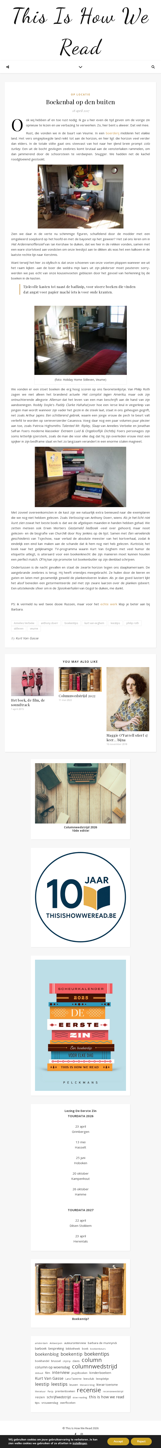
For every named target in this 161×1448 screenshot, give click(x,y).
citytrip (67, 1361)
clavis (76, 1361)
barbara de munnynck (102, 1343)
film (47, 1373)
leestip (42, 1384)
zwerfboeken (67, 1402)
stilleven (18, 628)
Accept (118, 1441)
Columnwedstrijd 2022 (77, 696)
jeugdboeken (79, 1372)
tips (37, 1403)
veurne (34, 628)
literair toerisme (107, 1385)
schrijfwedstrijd (59, 1397)
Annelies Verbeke (24, 623)
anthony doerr (49, 623)
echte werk (108, 604)
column (92, 1359)
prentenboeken (65, 1391)
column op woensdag (52, 1367)
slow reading (80, 1397)
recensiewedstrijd (113, 1391)
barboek (41, 1348)
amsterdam (41, 1343)
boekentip (71, 1354)
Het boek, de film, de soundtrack (28, 702)
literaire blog (87, 1384)
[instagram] (81, 1434)
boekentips (71, 623)
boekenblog (47, 1354)
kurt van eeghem (94, 623)
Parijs (50, 1391)
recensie (89, 1390)
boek (85, 1348)
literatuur (40, 1391)
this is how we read (106, 1396)
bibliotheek (73, 1348)
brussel (56, 1361)
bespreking (56, 1348)
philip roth (132, 623)
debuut (39, 1372)
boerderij (113, 133)
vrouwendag (50, 1403)
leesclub (88, 1379)
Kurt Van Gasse (27, 638)
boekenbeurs (97, 1348)
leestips (115, 623)
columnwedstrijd (94, 1366)
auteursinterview (75, 1343)
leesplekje (102, 1379)
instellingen (80, 1443)
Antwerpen (56, 1343)
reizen (40, 1397)
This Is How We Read (80, 31)
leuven (73, 1385)
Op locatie (80, 94)
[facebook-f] (76, 1434)
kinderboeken (100, 1373)
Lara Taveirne (73, 1378)
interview (61, 1372)
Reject (141, 1441)
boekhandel (42, 1361)
